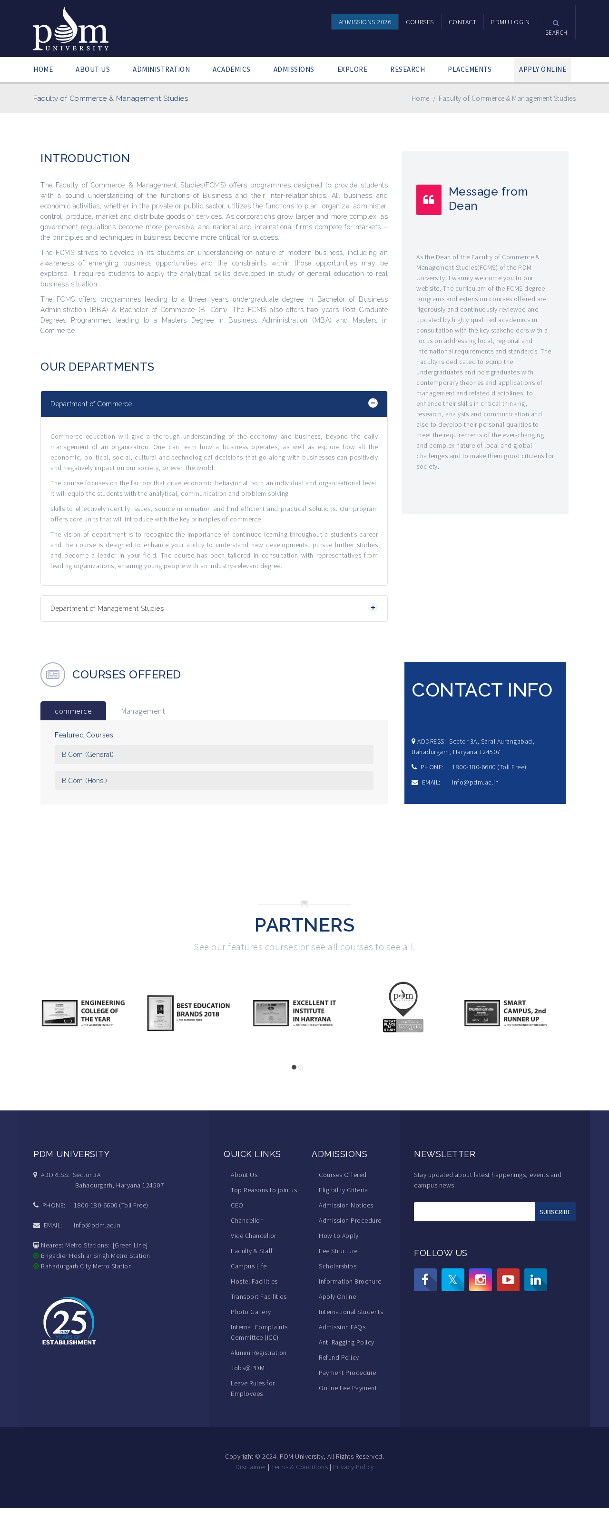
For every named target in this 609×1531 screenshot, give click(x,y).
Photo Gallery (251, 1311)
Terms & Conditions (299, 1466)
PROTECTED (317, 1488)
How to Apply (338, 1235)
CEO (237, 1205)
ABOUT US (93, 69)
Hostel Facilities (254, 1281)
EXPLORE (352, 69)
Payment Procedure (347, 1372)
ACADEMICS (232, 69)
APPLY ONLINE (542, 69)
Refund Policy (339, 1357)
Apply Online (337, 1296)
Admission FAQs (342, 1327)
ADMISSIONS (294, 69)
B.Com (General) (88, 754)
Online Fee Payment (348, 1388)
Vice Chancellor (253, 1235)
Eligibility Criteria (343, 1190)
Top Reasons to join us (264, 1190)
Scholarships (337, 1266)
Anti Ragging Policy (346, 1342)
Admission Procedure (350, 1220)
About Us (244, 1174)
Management (143, 711)
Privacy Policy (353, 1466)
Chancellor (246, 1220)
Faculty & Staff (252, 1250)
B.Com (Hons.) (85, 781)
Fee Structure (338, 1250)
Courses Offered (343, 1174)
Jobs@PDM (248, 1368)
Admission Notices (346, 1205)
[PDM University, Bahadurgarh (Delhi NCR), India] (71, 27)
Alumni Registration (259, 1352)
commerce (73, 711)
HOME (43, 69)
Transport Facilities (258, 1296)
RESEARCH (407, 69)
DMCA (286, 1488)
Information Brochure (350, 1281)
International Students (351, 1311)
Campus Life (249, 1266)
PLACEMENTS (469, 69)
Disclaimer (251, 1466)
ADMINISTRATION (161, 69)
